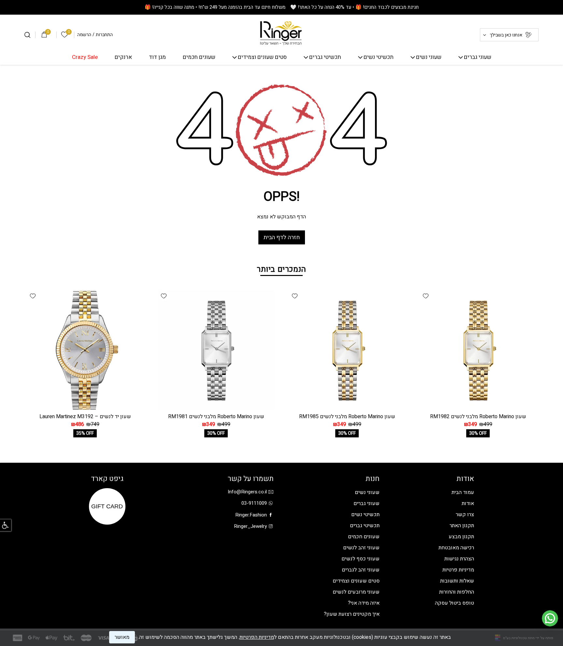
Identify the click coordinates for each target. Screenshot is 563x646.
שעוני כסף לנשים (360, 559)
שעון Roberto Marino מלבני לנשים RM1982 (478, 416)
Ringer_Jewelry (250, 526)
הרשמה (84, 35)
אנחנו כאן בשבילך (506, 35)
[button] (425, 296)
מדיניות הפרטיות (256, 637)
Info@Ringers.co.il (247, 491)
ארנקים (123, 57)
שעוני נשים (428, 57)
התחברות (104, 35)
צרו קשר (465, 514)
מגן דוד (157, 57)
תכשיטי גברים (325, 57)
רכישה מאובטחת (456, 548)
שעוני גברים (477, 57)
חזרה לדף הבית (282, 237)
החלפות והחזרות (456, 592)
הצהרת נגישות (459, 559)
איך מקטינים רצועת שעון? (352, 614)
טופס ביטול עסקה (454, 603)
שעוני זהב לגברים (361, 570)
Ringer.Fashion (251, 514)
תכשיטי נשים (379, 57)
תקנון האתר (462, 525)
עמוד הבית (463, 492)
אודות (468, 503)
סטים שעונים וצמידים (262, 57)
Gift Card (107, 506)
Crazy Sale (85, 57)
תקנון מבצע (461, 537)
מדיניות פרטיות (458, 570)
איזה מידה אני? (364, 603)
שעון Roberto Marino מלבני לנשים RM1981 (216, 416)
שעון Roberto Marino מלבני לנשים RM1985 (347, 416)
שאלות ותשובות (457, 581)
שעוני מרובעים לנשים (356, 592)
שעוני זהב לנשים (361, 548)
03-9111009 (254, 503)
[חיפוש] (27, 35)
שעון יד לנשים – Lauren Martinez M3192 (85, 416)
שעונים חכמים (199, 57)
